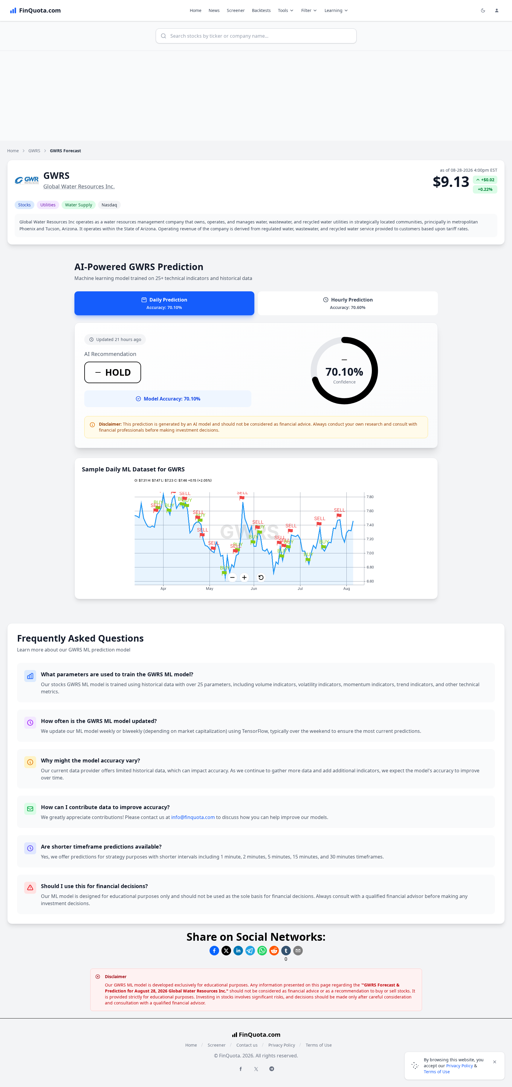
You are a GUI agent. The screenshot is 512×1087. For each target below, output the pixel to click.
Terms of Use (319, 1045)
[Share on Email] (298, 950)
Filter (306, 10)
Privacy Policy (281, 1045)
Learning (334, 10)
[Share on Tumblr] (286, 950)
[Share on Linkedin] (238, 950)
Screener (236, 10)
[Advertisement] (256, 96)
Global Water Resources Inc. (79, 186)
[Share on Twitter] (226, 950)
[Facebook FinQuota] (241, 1069)
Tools (283, 10)
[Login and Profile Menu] (496, 10)
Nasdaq (109, 205)
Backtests (261, 10)
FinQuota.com (260, 1034)
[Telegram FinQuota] (272, 1069)
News (214, 10)
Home (195, 10)
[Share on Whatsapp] (262, 950)
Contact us (247, 1045)
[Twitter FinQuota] (256, 1069)
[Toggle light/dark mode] (483, 10)
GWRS (34, 150)
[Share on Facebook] (214, 950)
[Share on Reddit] (274, 950)
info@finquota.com (193, 817)
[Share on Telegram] (250, 950)
